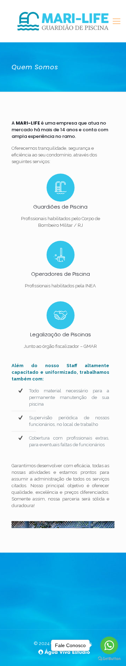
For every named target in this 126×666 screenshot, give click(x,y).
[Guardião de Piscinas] (63, 20)
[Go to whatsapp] (109, 645)
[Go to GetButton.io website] (109, 659)
